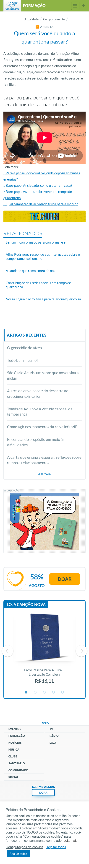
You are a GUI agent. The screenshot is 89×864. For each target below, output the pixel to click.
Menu (75, 6)
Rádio (54, 735)
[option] (44, 651)
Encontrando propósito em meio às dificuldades (35, 442)
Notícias (15, 742)
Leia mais (70, 840)
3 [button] (44, 692)
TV (51, 728)
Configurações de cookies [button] (24, 847)
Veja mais (44, 474)
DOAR (43, 792)
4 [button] (53, 692)
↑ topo (44, 723)
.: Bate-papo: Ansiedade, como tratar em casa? (37, 185)
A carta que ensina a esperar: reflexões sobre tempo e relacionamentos (44, 460)
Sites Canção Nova (83, 6)
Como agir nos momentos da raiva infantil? (42, 427)
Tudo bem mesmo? (22, 360)
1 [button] (26, 692)
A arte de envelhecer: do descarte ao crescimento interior (37, 393)
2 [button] (35, 692)
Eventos (14, 728)
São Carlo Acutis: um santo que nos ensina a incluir (43, 375)
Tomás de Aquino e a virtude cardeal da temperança (40, 412)
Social (13, 777)
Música (13, 749)
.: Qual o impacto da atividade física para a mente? (40, 204)
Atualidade (31, 19)
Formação (16, 735)
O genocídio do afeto (24, 348)
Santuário (16, 763)
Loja (53, 742)
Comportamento (54, 19)
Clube (12, 756)
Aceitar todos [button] (18, 853)
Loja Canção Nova (26, 604)
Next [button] (81, 651)
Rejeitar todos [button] (56, 847)
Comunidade (18, 770)
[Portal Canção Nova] (12, 5)
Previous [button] (7, 651)
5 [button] (62, 692)
